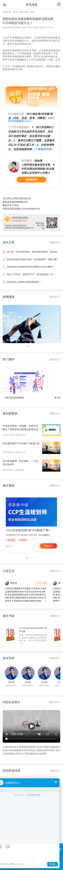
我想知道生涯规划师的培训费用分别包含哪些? (28, 266)
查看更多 (54, 242)
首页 (15, 12)
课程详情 (48, 545)
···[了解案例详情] (42, 149)
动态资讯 (24, 12)
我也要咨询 (31, 179)
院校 (33, 12)
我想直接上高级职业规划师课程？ (22, 281)
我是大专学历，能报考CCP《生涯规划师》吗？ (29, 274)
